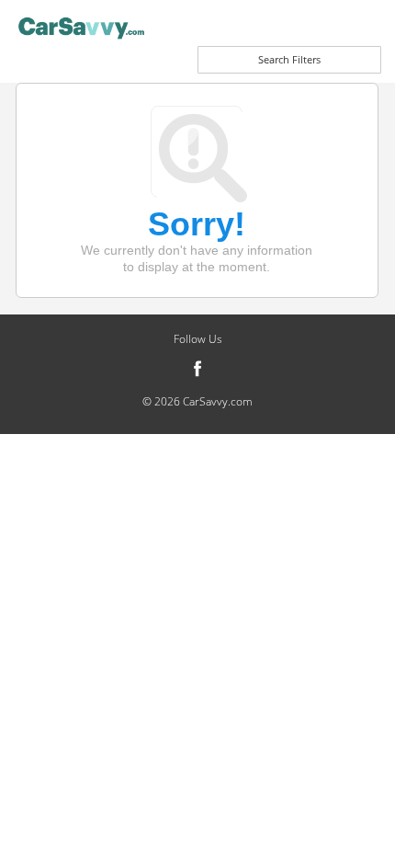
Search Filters (289, 59)
